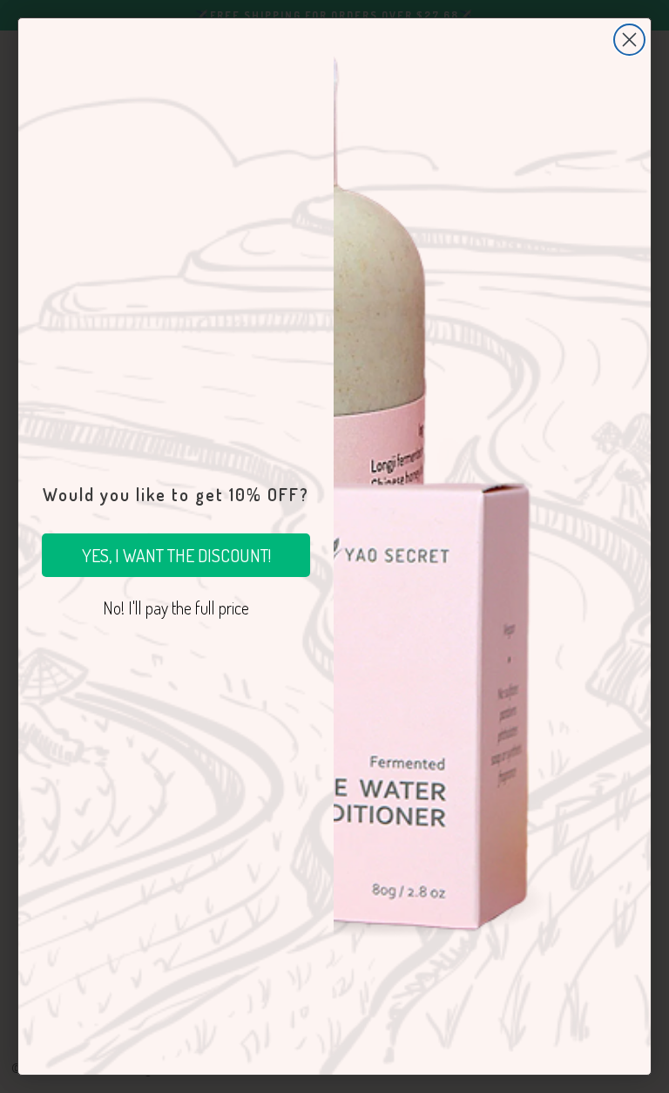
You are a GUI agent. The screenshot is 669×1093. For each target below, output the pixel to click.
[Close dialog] (629, 39)
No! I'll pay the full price (176, 607)
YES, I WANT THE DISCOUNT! (176, 555)
